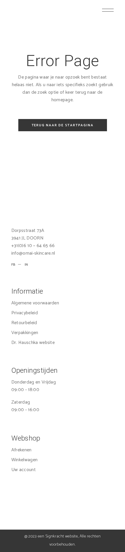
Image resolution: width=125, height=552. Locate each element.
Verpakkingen (24, 333)
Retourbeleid (24, 323)
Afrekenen (21, 450)
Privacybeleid (24, 313)
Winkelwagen (24, 460)
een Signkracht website (58, 536)
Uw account (23, 470)
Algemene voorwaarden (35, 303)
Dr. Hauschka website (33, 343)
